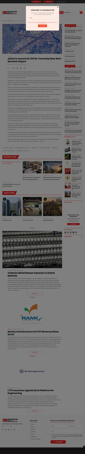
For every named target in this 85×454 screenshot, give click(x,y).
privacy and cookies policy (41, 22)
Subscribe (42, 26)
